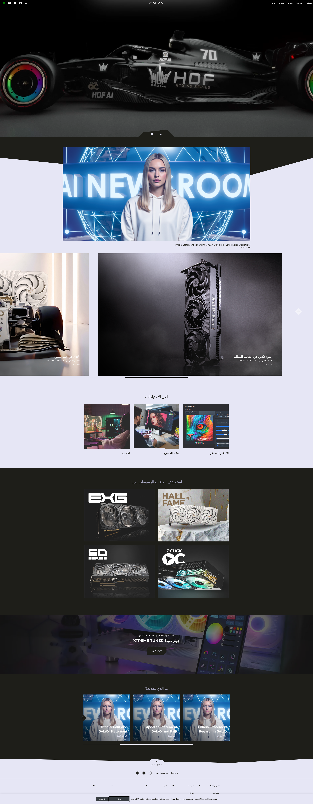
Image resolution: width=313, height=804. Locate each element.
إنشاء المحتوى (171, 453)
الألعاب (126, 453)
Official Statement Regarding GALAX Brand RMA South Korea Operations (212, 245)
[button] (156, 377)
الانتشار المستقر (219, 453)
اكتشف (269, 364)
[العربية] (3, 3)
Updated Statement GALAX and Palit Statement (161, 731)
